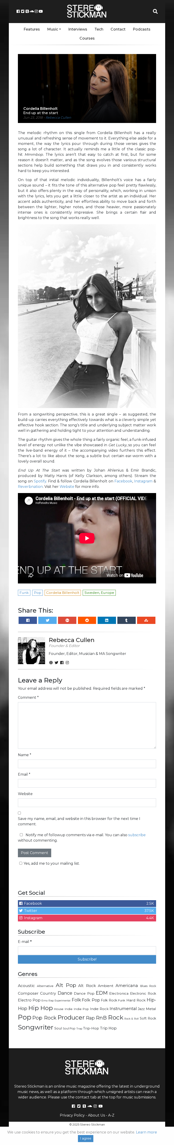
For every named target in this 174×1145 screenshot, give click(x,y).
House (58, 1009)
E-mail (25, 942)
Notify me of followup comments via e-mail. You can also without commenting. (82, 838)
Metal (151, 1009)
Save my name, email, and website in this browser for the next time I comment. (79, 821)
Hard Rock (136, 1000)
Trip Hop (108, 1028)
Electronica (118, 994)
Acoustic (26, 985)
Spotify (40, 481)
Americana (127, 985)
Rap (90, 1018)
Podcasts (141, 29)
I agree (85, 1138)
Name (24, 755)
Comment (28, 697)
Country (48, 993)
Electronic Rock (143, 994)
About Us (96, 1115)
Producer (71, 1017)
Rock (115, 1017)
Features (32, 29)
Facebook (123, 481)
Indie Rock (99, 1009)
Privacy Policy (72, 1115)
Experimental (62, 1000)
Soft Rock (148, 1018)
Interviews (77, 29)
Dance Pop (84, 993)
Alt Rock (87, 985)
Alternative (45, 986)
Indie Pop (81, 1009)
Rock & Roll (131, 1018)
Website (67, 486)
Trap (79, 1028)
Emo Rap (47, 1000)
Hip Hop (40, 1008)
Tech (98, 29)
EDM (102, 993)
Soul (58, 1028)
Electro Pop (29, 1000)
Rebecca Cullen (58, 118)
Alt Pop (66, 985)
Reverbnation (30, 486)
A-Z (111, 1115)
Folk (76, 1000)
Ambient (106, 986)
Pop (24, 1017)
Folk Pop (91, 1000)
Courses (87, 38)
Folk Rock (109, 1000)
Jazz (141, 1009)
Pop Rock (44, 1018)
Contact (118, 29)
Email (24, 774)
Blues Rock (148, 986)
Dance (65, 993)
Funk (121, 1000)
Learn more (146, 1132)
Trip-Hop (91, 1028)
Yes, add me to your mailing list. (52, 863)
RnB (101, 1018)
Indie (68, 1009)
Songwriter (35, 1027)
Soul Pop (69, 1028)
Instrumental (123, 1008)
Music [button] (52, 29)
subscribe (137, 835)
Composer (28, 993)
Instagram (143, 481)
